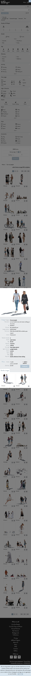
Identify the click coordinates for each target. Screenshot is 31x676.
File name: (7, 327)
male (11, 340)
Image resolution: (6, 329)
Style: (8, 354)
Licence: (7, 335)
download (24, 366)
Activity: (7, 345)
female (14, 340)
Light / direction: (6, 349)
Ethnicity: (7, 343)
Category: (7, 320)
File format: (7, 331)
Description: (7, 322)
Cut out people (13, 320)
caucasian (12, 343)
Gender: (7, 340)
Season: (7, 351)
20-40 (11, 341)
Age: (8, 341)
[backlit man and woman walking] (23, 379)
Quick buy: (7, 365)
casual (11, 354)
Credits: (7, 362)
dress (20, 356)
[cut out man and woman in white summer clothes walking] (8, 379)
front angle (12, 347)
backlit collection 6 (14, 356)
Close (20, 674)
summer (12, 351)
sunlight (12, 349)
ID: (8, 325)
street (11, 353)
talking (23, 356)
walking (12, 345)
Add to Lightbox (25, 362)
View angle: (7, 347)
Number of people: (5, 338)
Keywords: (7, 356)
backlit (15, 349)
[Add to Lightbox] (14, 386)
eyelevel (17, 347)
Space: (8, 353)
